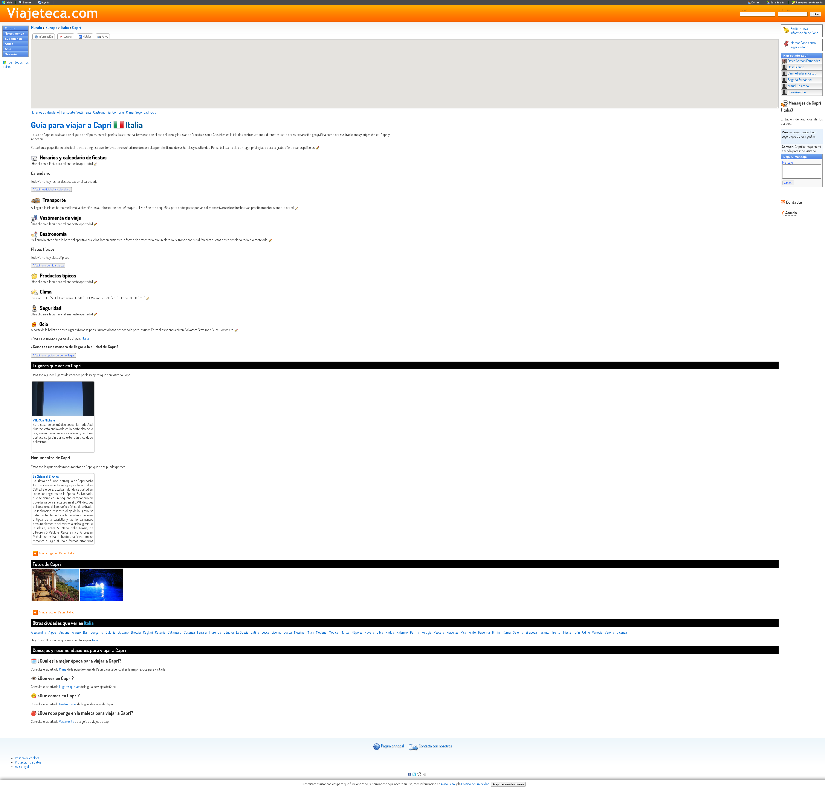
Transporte (68, 112)
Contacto (794, 202)
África (9, 44)
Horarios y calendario (45, 112)
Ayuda (791, 212)
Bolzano (123, 632)
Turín (576, 632)
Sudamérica (13, 38)
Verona (609, 632)
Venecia (597, 632)
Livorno (276, 632)
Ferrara (202, 632)
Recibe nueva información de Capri (804, 30)
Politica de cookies (27, 758)
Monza (345, 632)
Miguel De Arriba (798, 86)
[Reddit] (419, 775)
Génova (229, 632)
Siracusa (531, 632)
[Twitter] (414, 775)
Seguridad (142, 112)
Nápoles (357, 632)
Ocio (153, 112)
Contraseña (784, 10)
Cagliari (148, 632)
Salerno (518, 632)
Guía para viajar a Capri (71, 124)
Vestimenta (84, 112)
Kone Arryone (797, 92)
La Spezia (242, 632)
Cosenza (189, 632)
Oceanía (11, 54)
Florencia (215, 632)
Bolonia (110, 632)
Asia (8, 49)
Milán (310, 632)
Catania (160, 632)
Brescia (136, 632)
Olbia (380, 632)
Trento (556, 632)
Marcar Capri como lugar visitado (803, 45)
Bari (86, 632)
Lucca (288, 632)
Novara (369, 632)
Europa (10, 28)
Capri (76, 27)
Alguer (53, 632)
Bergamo (97, 632)
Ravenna (484, 632)
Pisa (463, 632)
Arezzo (76, 632)
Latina (255, 632)
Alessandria (38, 632)
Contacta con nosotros (435, 746)
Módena (321, 632)
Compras (118, 112)
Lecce (265, 632)
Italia (65, 27)
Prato (472, 632)
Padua (390, 632)
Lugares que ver (69, 687)
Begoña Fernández (800, 80)
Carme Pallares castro (802, 73)
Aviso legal (22, 766)
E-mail (743, 10)
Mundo (36, 27)
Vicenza (622, 632)
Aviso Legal (448, 784)
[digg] (424, 775)
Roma (507, 632)
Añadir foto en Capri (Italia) (56, 612)
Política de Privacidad (475, 784)
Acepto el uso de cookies (508, 784)
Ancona (64, 632)
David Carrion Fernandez (804, 61)
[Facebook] (409, 775)
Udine (586, 632)
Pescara (439, 632)
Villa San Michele (44, 420)
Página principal (392, 746)
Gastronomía (102, 112)
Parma (414, 632)
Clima (130, 112)
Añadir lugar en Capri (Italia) (56, 553)
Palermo (402, 632)
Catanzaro (175, 632)
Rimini (496, 632)
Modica (333, 632)
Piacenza (452, 632)
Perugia (426, 632)
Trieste (567, 632)
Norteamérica (14, 33)
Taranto (544, 632)
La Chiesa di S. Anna (46, 476)
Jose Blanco (796, 67)
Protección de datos (28, 762)
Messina (299, 632)
